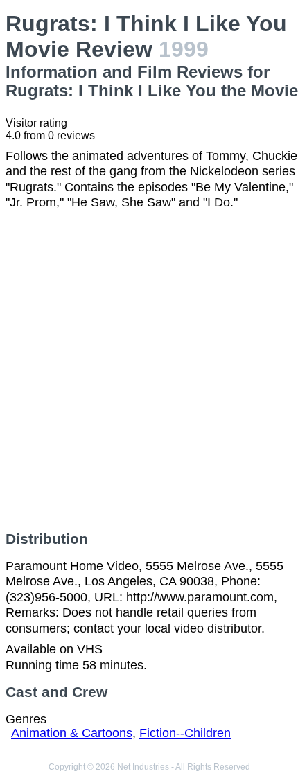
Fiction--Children (185, 733)
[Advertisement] (149, 371)
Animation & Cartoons (71, 733)
